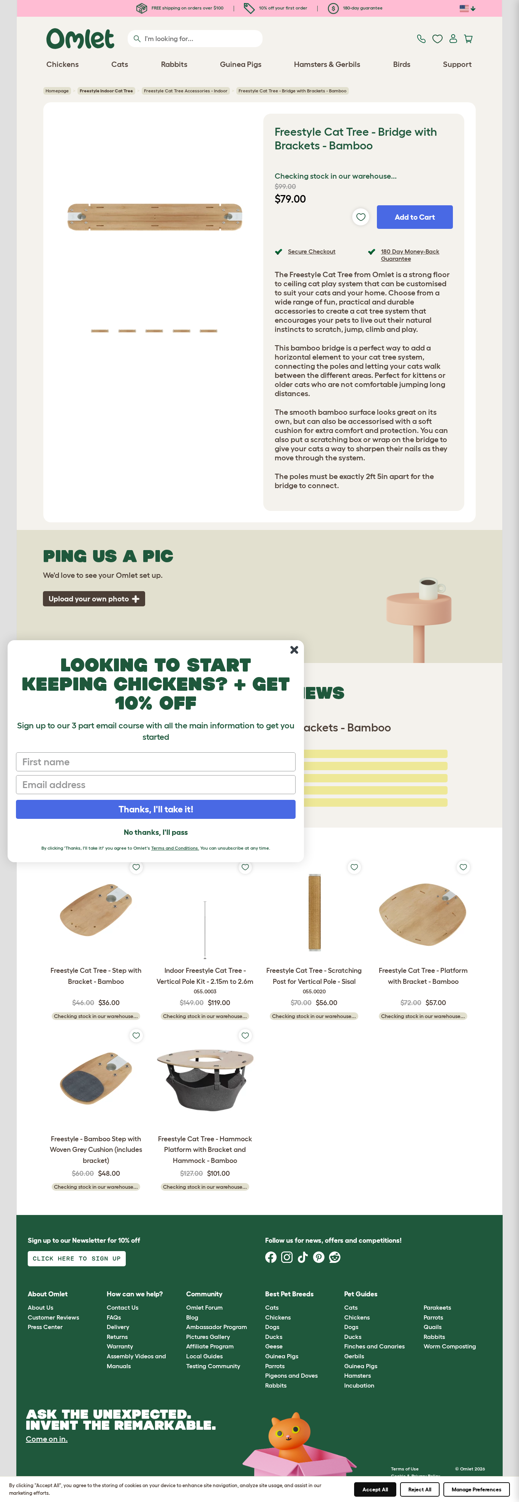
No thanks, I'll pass (156, 832)
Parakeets (437, 1307)
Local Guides (204, 1356)
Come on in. (47, 1439)
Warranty (120, 1346)
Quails (432, 1326)
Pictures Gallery (208, 1336)
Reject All (419, 1489)
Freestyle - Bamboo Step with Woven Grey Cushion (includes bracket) (96, 1150)
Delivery (118, 1326)
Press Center (45, 1326)
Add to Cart (415, 217)
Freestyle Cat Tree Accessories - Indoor (186, 90)
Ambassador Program (216, 1326)
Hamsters (357, 1375)
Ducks (273, 1336)
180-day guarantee (362, 7)
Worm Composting (450, 1346)
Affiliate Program (210, 1346)
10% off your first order (282, 7)
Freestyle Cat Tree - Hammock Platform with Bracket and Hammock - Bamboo (205, 1150)
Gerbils (354, 1356)
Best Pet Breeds (289, 1294)
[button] (417, 1294)
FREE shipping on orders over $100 (186, 7)
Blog (192, 1317)
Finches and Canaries (374, 1346)
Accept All (375, 1489)
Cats (271, 1307)
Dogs (272, 1326)
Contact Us (122, 1307)
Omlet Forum (204, 1307)
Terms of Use (405, 1468)
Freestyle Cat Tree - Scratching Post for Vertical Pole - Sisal (314, 980)
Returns (117, 1336)
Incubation (359, 1385)
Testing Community (213, 1365)
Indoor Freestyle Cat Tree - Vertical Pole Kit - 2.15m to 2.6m (205, 980)
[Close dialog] (294, 650)
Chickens (278, 1317)
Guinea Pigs (281, 1356)
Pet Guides (361, 1294)
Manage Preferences (477, 1489)
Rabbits (275, 1385)
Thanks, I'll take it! (156, 809)
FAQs (114, 1317)
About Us (40, 1307)
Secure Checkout (311, 251)
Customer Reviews (53, 1317)
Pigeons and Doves (291, 1375)
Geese (274, 1346)
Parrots (275, 1365)
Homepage (57, 90)
